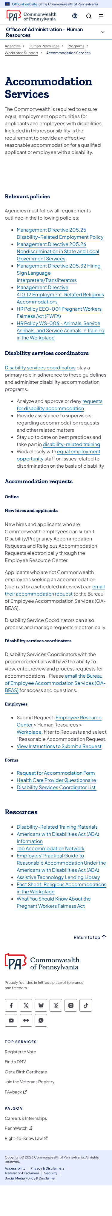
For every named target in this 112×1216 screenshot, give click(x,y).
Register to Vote (20, 1051)
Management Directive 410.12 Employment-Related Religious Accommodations (60, 294)
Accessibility (15, 1168)
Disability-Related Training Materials (57, 827)
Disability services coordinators (40, 367)
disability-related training (71, 444)
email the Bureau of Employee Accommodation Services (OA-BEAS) (55, 683)
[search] (89, 16)
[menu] (101, 16)
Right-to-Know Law (24, 1138)
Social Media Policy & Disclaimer (30, 1178)
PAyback (13, 1091)
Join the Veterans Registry (30, 1081)
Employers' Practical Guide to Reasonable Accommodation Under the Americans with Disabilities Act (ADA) (61, 862)
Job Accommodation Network (51, 848)
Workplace (29, 732)
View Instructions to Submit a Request (59, 746)
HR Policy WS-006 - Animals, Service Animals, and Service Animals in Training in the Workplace (61, 330)
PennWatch (16, 1128)
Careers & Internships (26, 1118)
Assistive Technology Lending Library (58, 877)
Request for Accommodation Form (56, 773)
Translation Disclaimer (22, 1173)
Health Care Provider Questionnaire (56, 780)
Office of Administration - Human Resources (44, 32)
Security (50, 1173)
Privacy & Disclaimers (47, 1168)
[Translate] (74, 16)
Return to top (87, 937)
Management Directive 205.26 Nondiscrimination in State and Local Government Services (58, 251)
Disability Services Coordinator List (56, 787)
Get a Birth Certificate (26, 1071)
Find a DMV (15, 1061)
